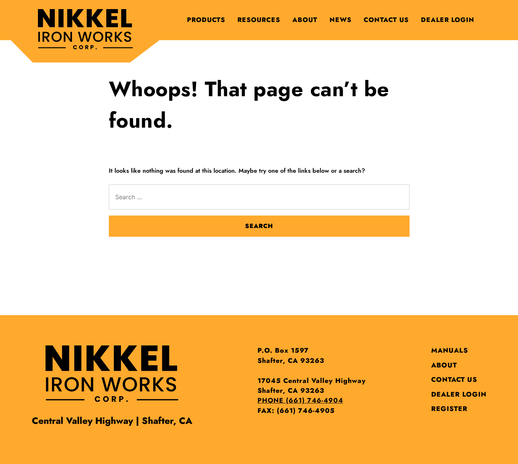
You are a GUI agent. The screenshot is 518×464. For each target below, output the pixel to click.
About (304, 19)
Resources (258, 19)
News (341, 19)
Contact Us (386, 19)
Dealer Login (447, 19)
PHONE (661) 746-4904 (300, 400)
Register (449, 409)
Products (206, 19)
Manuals (449, 350)
